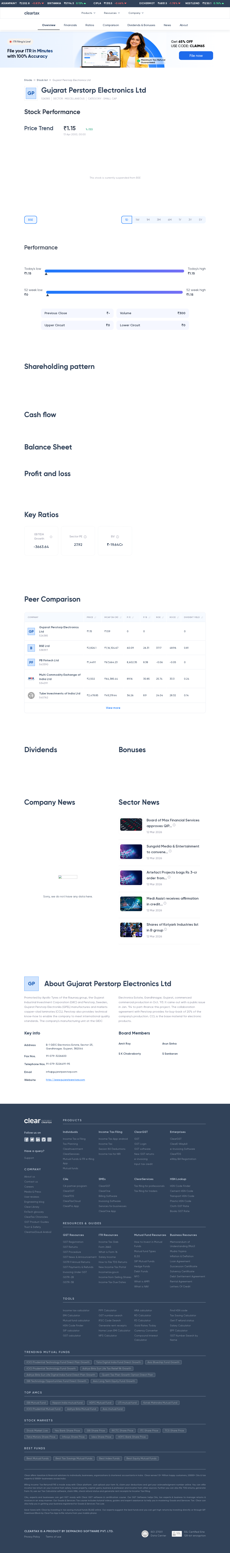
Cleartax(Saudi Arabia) (37, 1232)
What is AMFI (142, 1281)
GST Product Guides (36, 1221)
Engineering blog (34, 1201)
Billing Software (108, 1196)
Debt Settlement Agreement (187, 1276)
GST (136, 1138)
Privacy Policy (32, 1536)
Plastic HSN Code (180, 1201)
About (184, 25)
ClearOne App (107, 1211)
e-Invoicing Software (182, 1148)
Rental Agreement (181, 1281)
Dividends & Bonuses (141, 25)
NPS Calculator (108, 1335)
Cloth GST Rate (179, 1206)
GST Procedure (72, 1251)
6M (170, 219)
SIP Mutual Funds (144, 1261)
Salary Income (107, 1257)
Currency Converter (146, 1330)
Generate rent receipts (113, 1325)
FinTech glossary (34, 1211)
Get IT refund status (182, 1320)
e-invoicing (141, 1159)
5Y (200, 219)
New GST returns (144, 1153)
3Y (190, 219)
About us (29, 1176)
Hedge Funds (142, 1266)
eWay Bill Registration (183, 1159)
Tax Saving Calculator (183, 1315)
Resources (110, 13)
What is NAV (141, 1286)
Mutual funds (70, 1168)
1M (148, 219)
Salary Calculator (180, 1325)
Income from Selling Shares (115, 1277)
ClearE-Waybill (178, 1143)
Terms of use (53, 1536)
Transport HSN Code (182, 1196)
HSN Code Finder (180, 1185)
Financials (70, 25)
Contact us (31, 1181)
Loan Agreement (180, 1261)
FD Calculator (142, 1320)
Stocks (28, 80)
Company (134, 13)
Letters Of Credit (180, 1286)
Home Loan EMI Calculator (114, 1330)
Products (87, 13)
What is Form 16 (108, 1251)
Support (29, 1157)
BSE (30, 219)
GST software (142, 1148)
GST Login (140, 1143)
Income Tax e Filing (74, 1138)
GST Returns (70, 1246)
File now (196, 55)
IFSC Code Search (110, 1320)
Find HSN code (178, 1310)
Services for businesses (112, 1206)
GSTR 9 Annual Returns (76, 1262)
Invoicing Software (110, 1201)
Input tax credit (143, 1164)
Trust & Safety (32, 1226)
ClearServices (71, 1153)
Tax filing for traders (145, 1191)
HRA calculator (143, 1310)
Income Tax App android (113, 1138)
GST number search (110, 1315)
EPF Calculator (178, 1330)
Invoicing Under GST (75, 1272)
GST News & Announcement (80, 1257)
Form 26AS (105, 1246)
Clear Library (31, 1206)
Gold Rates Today (145, 1325)
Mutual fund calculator (76, 1320)
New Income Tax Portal (112, 1267)
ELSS (137, 1256)
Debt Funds (141, 1271)
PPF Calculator (107, 1310)
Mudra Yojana (178, 1251)
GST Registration (73, 1241)
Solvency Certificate (182, 1271)
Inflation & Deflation (182, 1256)
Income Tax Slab (108, 1241)
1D (126, 219)
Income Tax (105, 1143)
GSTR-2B (68, 1277)
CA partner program (75, 1185)
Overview (48, 25)
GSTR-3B (68, 1282)
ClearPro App (71, 1206)
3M (159, 219)
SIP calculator (71, 1330)
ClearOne (104, 1191)
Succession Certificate (183, 1266)
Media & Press (32, 1191)
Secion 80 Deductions (112, 1148)
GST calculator (72, 1335)
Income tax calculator (76, 1310)
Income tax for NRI (110, 1153)
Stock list (42, 80)
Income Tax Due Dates (112, 1282)
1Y (180, 219)
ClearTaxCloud (71, 1201)
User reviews (31, 1196)
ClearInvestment (73, 1148)
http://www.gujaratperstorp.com (65, 1079)
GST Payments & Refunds (78, 1267)
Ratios (90, 25)
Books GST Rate (180, 1211)
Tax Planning (70, 1143)
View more (113, 708)
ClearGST (175, 1138)
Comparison (111, 25)
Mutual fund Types (145, 1251)
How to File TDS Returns (113, 1262)
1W (137, 219)
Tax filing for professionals (149, 1185)
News (167, 25)
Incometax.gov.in (109, 1272)
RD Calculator (142, 1315)
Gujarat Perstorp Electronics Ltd (71, 80)
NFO (136, 1276)
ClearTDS (175, 1153)
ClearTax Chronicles (36, 1216)
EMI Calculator (71, 1315)
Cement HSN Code (181, 1191)
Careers (29, 1186)
